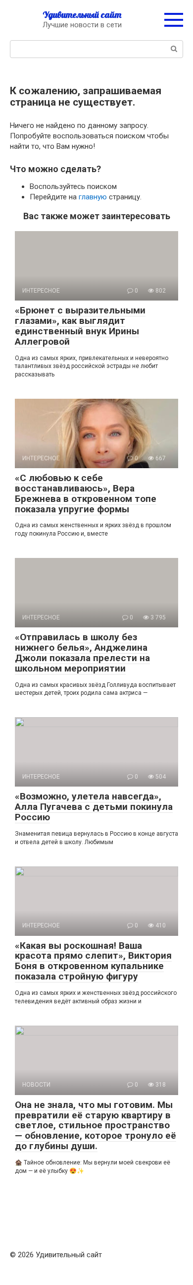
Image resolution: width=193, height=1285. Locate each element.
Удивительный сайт (82, 14)
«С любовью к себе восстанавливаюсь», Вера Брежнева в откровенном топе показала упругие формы (85, 493)
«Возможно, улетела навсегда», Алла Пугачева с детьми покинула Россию (94, 807)
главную (93, 196)
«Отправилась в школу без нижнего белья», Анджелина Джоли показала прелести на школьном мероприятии (82, 652)
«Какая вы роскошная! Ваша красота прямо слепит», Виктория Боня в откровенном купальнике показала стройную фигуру (93, 961)
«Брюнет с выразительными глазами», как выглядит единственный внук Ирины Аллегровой (80, 326)
